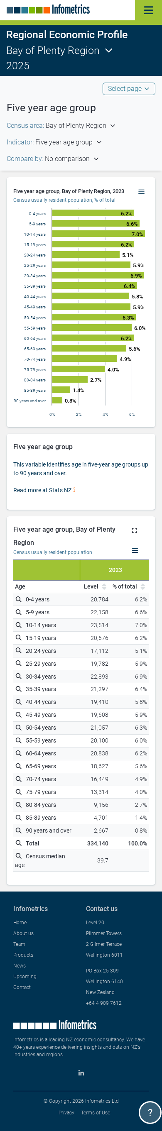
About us (23, 933)
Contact (22, 987)
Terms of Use (95, 1113)
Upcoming (25, 977)
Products (23, 955)
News (19, 966)
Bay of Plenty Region (53, 50)
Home (20, 923)
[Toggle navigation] (148, 10)
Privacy (66, 1113)
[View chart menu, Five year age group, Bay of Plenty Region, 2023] (141, 192)
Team (19, 944)
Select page (125, 89)
